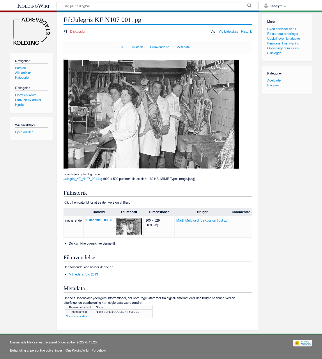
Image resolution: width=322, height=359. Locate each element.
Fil (121, 46)
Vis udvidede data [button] (77, 316)
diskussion (208, 220)
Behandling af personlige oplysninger (36, 350)
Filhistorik (136, 46)
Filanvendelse (159, 46)
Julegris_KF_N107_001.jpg (83, 178)
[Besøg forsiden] (31, 31)
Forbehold (99, 350)
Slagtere (273, 85)
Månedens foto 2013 (83, 274)
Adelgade (274, 80)
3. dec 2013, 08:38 (98, 220)
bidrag (223, 220)
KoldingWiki (33, 5)
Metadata (183, 46)
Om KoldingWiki (76, 350)
